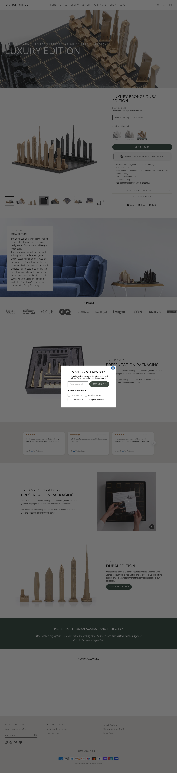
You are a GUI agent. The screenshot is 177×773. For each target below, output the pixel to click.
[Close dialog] (113, 368)
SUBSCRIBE (99, 384)
